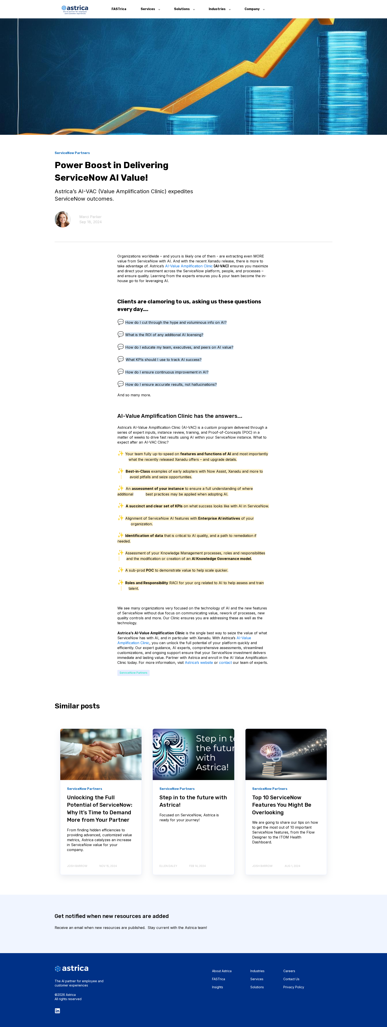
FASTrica (218, 979)
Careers (289, 971)
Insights (217, 987)
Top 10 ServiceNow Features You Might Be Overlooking (281, 805)
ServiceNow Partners (133, 672)
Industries (257, 971)
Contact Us (291, 979)
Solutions (257, 987)
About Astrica (222, 971)
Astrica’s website (199, 662)
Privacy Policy (293, 987)
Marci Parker (90, 216)
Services (256, 979)
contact (225, 662)
